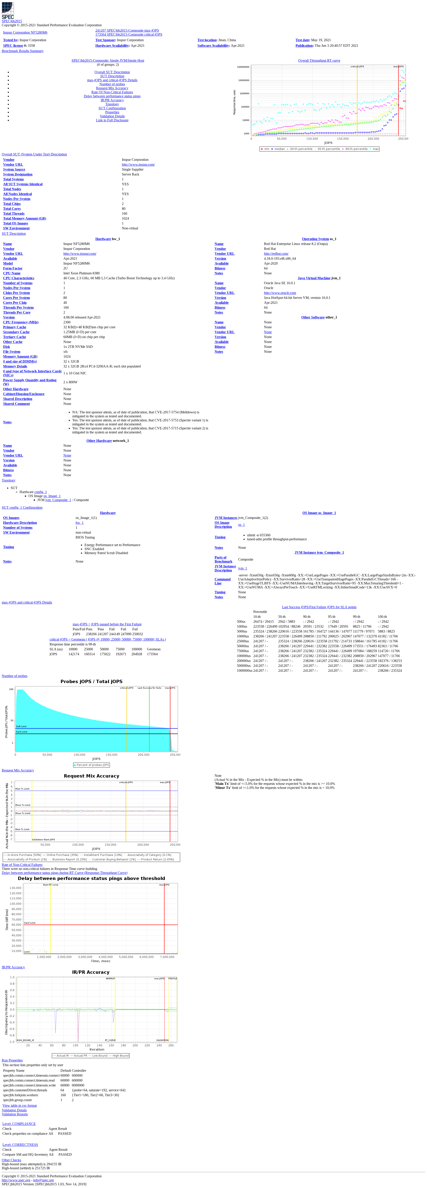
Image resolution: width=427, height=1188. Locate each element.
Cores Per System (16, 298)
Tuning (8, 547)
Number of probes (112, 84)
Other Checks (11, 1160)
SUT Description (112, 76)
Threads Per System (18, 307)
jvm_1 (242, 568)
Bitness (8, 470)
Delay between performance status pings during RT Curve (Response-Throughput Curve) (64, 873)
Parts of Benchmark (223, 559)
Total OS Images (15, 223)
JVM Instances (226, 518)
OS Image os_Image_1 (319, 513)
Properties (112, 112)
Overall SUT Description (112, 72)
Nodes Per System (16, 199)
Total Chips (12, 204)
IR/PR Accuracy (112, 100)
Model (8, 263)
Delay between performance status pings (112, 96)
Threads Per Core (16, 312)
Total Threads (13, 213)
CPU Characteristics (18, 278)
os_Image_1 (52, 496)
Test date (302, 40)
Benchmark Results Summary (23, 51)
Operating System (315, 239)
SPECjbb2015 (12, 21)
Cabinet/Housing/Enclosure (23, 394)
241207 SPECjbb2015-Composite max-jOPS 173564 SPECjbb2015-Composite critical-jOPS (128, 32)
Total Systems (13, 179)
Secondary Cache (16, 332)
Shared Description (17, 399)
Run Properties (12, 1060)
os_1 (241, 525)
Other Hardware (15, 389)
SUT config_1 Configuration (22, 507)
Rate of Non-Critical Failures (22, 865)
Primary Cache (14, 327)
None (67, 455)
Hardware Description (20, 523)
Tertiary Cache (14, 337)
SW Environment (16, 228)
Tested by (10, 40)
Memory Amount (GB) (20, 356)
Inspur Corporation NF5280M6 (25, 32)
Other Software (313, 317)
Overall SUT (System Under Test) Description (34, 154)
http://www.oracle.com (280, 293)
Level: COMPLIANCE (19, 1124)
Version (9, 317)
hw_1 (80, 523)
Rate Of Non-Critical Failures (112, 92)
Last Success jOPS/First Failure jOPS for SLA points (319, 607)
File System (11, 351)
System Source (14, 169)
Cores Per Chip (15, 302)
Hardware (103, 239)
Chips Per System (16, 293)
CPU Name (11, 273)
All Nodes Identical (17, 194)
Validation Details (112, 116)
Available (10, 258)
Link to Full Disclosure (112, 120)
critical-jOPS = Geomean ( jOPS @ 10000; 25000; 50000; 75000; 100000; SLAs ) (108, 639)
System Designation (17, 174)
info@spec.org (43, 1180)
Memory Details (15, 366)
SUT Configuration (112, 108)
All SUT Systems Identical (22, 184)
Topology (112, 104)
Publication (304, 45)
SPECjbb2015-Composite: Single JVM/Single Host (108, 60)
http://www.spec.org (16, 1180)
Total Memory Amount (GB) (24, 218)
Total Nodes (12, 189)
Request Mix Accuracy (112, 88)
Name (7, 244)
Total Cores (12, 208)
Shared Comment (16, 404)
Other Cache (12, 342)
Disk (6, 347)
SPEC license (13, 45)
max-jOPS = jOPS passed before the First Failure (107, 624)
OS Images (11, 518)
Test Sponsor (105, 40)
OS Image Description (223, 525)
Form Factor (12, 268)
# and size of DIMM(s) (20, 361)
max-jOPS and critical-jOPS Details (112, 80)
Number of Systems (17, 283)
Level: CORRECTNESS (20, 1145)
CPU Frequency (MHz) (20, 322)
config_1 (40, 492)
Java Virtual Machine (314, 278)
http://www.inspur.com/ (138, 164)
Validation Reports (15, 1114)
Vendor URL (13, 164)
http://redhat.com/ (276, 253)
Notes (7, 422)
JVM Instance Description (225, 568)
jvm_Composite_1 (58, 500)
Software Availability (213, 45)
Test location (206, 40)
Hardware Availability (112, 45)
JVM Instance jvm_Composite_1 (319, 552)
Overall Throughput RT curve (319, 60)
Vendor (8, 159)
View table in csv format (19, 1105)
